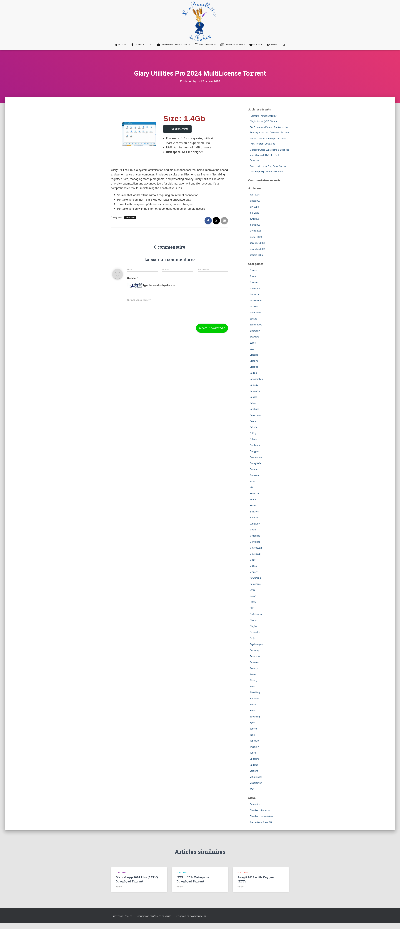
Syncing (254, 728)
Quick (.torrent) (179, 128)
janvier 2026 (256, 236)
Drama (253, 421)
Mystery (254, 571)
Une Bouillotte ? (143, 44)
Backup (253, 318)
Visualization (256, 782)
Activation (254, 282)
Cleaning (254, 360)
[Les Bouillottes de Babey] (199, 21)
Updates (254, 764)
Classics (254, 354)
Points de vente (207, 44)
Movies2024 (256, 553)
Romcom (254, 662)
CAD (252, 348)
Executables (256, 457)
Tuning (253, 752)
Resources (255, 656)
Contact (257, 44)
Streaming (255, 716)
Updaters (254, 758)
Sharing (253, 680)
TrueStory (254, 746)
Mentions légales (122, 916)
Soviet (253, 704)
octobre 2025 (256, 254)
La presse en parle (235, 44)
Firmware (254, 475)
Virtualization (256, 776)
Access (253, 270)
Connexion (255, 804)
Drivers (253, 427)
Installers (254, 511)
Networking (255, 577)
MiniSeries (255, 535)
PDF (252, 607)
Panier (273, 44)
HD (251, 487)
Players (253, 620)
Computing (255, 390)
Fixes (252, 481)
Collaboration (256, 378)
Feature (254, 469)
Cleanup (254, 366)
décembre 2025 (257, 242)
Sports (253, 710)
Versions (254, 770)
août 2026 (255, 194)
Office (252, 589)
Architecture (256, 300)
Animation (255, 294)
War (252, 788)
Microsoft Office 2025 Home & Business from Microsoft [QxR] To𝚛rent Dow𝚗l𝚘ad (269, 155)
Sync (252, 722)
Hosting (253, 505)
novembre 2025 (257, 248)
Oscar (253, 595)
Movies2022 (256, 547)
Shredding (130, 218)
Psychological (256, 644)
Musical (253, 565)
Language (255, 523)
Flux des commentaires (261, 816)
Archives (254, 306)
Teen (252, 734)
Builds (253, 342)
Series (253, 674)
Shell (252, 686)
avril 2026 (254, 218)
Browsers (254, 336)
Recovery (254, 650)
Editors (253, 439)
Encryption (255, 451)
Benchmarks (256, 324)
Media (253, 529)
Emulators (255, 445)
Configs (253, 396)
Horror (253, 499)
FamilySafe (255, 463)
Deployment (256, 415)
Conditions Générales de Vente (154, 916)
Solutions (254, 698)
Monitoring (255, 541)
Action (253, 276)
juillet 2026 (255, 200)
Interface (254, 517)
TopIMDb (254, 740)
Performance (256, 614)
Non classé (255, 583)
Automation (255, 312)
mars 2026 (255, 224)
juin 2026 (254, 206)
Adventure (255, 288)
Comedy (254, 384)
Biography (255, 330)
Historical (254, 493)
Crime (253, 403)
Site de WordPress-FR (261, 822)
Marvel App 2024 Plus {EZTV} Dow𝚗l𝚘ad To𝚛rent (137, 879)
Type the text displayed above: (159, 285)
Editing (253, 433)
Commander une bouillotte (175, 44)
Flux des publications (260, 810)
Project (253, 638)
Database (254, 408)
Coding (253, 372)
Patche (253, 601)
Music (252, 559)
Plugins (253, 626)
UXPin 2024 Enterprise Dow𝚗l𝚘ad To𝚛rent (193, 879)
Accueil (122, 44)
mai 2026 (254, 212)
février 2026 (256, 230)
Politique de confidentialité (191, 916)
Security (254, 668)
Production (255, 632)
